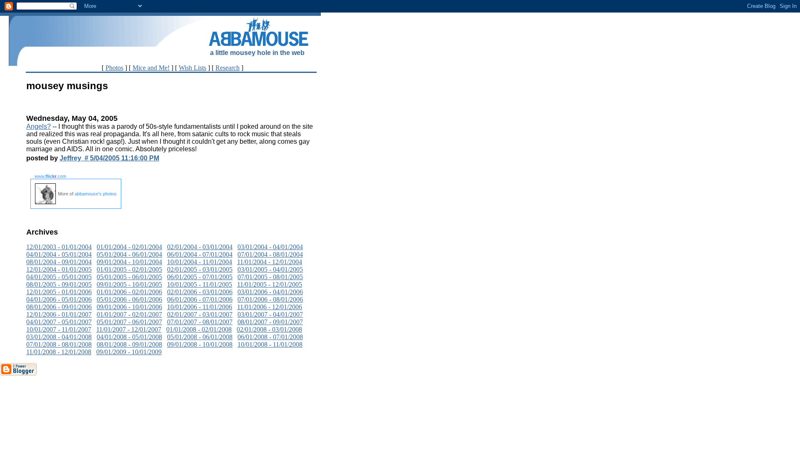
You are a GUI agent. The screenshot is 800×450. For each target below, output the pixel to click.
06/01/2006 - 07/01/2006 (199, 299)
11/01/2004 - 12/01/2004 (269, 261)
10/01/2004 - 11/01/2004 (199, 261)
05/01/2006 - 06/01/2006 (129, 299)
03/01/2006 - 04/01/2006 (270, 291)
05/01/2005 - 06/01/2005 (129, 276)
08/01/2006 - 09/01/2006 (59, 306)
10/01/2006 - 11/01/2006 (199, 306)
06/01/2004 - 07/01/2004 (199, 254)
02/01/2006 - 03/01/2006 (199, 291)
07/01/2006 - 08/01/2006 (270, 299)
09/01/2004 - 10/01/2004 (129, 261)
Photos (114, 67)
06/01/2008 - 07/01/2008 (270, 336)
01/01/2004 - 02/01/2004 (129, 246)
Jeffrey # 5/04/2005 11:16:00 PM (109, 158)
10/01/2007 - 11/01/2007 (58, 329)
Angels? (38, 126)
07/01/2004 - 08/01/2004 (270, 254)
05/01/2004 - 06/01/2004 (129, 254)
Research (227, 67)
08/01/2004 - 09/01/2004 (59, 261)
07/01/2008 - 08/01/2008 (59, 344)
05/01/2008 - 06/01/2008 (199, 336)
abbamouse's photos (96, 193)
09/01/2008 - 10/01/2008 (199, 344)
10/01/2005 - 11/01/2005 (199, 284)
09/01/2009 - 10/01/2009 (129, 351)
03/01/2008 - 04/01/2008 (59, 336)
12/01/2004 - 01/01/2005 (59, 269)
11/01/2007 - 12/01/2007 (128, 329)
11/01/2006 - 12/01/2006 (269, 306)
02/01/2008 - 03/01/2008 (269, 329)
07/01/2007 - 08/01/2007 (199, 321)
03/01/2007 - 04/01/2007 (270, 314)
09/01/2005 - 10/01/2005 (129, 284)
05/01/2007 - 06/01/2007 (129, 321)
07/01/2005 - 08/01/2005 (270, 276)
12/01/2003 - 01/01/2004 (59, 246)
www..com (50, 176)
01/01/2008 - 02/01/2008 (199, 329)
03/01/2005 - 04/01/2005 (270, 269)
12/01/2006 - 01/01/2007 (59, 314)
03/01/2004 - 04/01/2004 (270, 246)
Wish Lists (192, 67)
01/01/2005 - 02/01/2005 (129, 269)
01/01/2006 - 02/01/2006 (129, 291)
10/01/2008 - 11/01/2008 (270, 344)
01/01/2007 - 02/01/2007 (129, 314)
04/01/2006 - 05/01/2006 (59, 299)
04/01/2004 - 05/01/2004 (59, 254)
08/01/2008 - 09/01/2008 (129, 344)
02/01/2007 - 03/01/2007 (199, 314)
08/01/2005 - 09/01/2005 (59, 284)
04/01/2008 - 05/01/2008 (129, 336)
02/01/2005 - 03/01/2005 (199, 269)
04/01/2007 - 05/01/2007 (59, 321)
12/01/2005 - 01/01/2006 (59, 291)
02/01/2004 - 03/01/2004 (199, 246)
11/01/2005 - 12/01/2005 (269, 284)
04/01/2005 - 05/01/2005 (59, 276)
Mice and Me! (151, 67)
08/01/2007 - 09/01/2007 (270, 321)
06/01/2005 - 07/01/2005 (199, 276)
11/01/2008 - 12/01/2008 (58, 351)
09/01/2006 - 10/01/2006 (129, 306)
